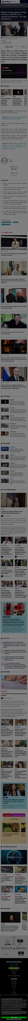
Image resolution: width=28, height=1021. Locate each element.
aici (6, 1006)
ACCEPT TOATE (14, 1017)
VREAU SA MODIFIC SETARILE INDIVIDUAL (14, 1019)
